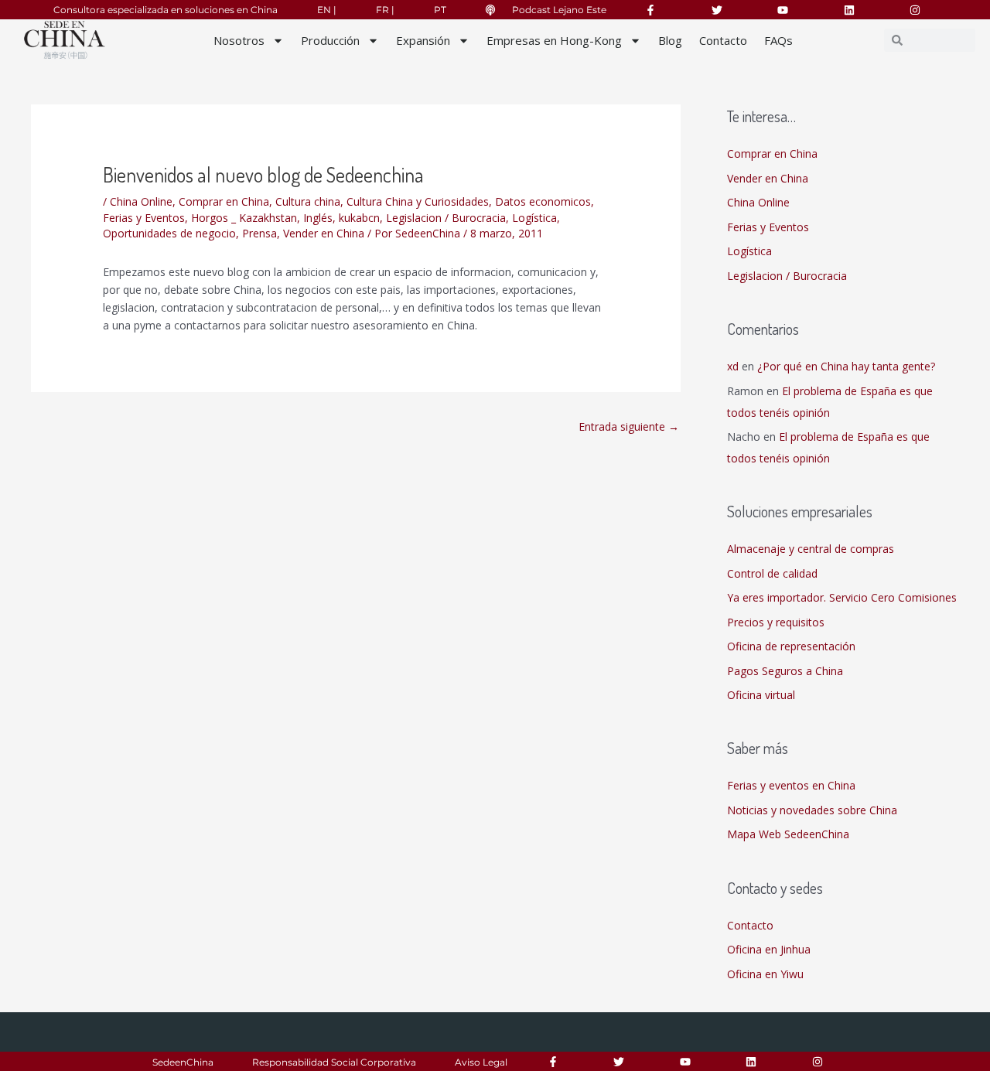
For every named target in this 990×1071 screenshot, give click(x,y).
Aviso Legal (481, 1062)
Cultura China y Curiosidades (417, 201)
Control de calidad (772, 573)
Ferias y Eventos (144, 217)
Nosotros (239, 40)
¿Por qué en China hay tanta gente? (846, 366)
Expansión (423, 40)
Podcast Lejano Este (559, 9)
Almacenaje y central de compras (810, 548)
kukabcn (359, 217)
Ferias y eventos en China (791, 785)
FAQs (778, 40)
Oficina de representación (791, 646)
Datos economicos (543, 201)
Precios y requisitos (775, 622)
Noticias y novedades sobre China (812, 810)
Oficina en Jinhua (769, 949)
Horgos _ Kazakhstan (244, 217)
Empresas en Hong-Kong (554, 40)
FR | (385, 9)
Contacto (723, 40)
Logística (534, 217)
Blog (670, 40)
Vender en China (323, 233)
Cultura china (307, 201)
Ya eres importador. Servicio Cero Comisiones (842, 597)
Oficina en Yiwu (765, 974)
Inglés (318, 217)
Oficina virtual (761, 694)
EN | (326, 9)
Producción (330, 40)
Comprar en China (224, 201)
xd (733, 366)
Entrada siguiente (629, 426)
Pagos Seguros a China (785, 670)
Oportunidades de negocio (169, 233)
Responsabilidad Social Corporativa (334, 1062)
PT (440, 9)
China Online (141, 201)
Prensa (259, 233)
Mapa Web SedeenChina (788, 834)
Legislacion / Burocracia (446, 217)
